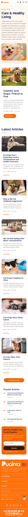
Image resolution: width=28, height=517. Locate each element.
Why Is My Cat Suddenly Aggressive (12, 200)
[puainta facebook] (7, 505)
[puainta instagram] (14, 505)
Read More (7, 175)
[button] (23, 2)
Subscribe (14, 448)
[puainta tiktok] (17, 505)
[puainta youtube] (21, 505)
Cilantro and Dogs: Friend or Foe (13, 93)
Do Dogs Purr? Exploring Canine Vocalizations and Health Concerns (11, 158)
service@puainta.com (9, 499)
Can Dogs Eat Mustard (14, 419)
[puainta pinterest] (10, 505)
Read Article (9, 116)
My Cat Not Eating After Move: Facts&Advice (13, 239)
